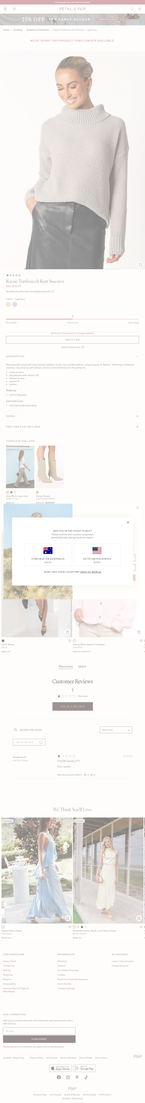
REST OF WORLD (90, 571)
